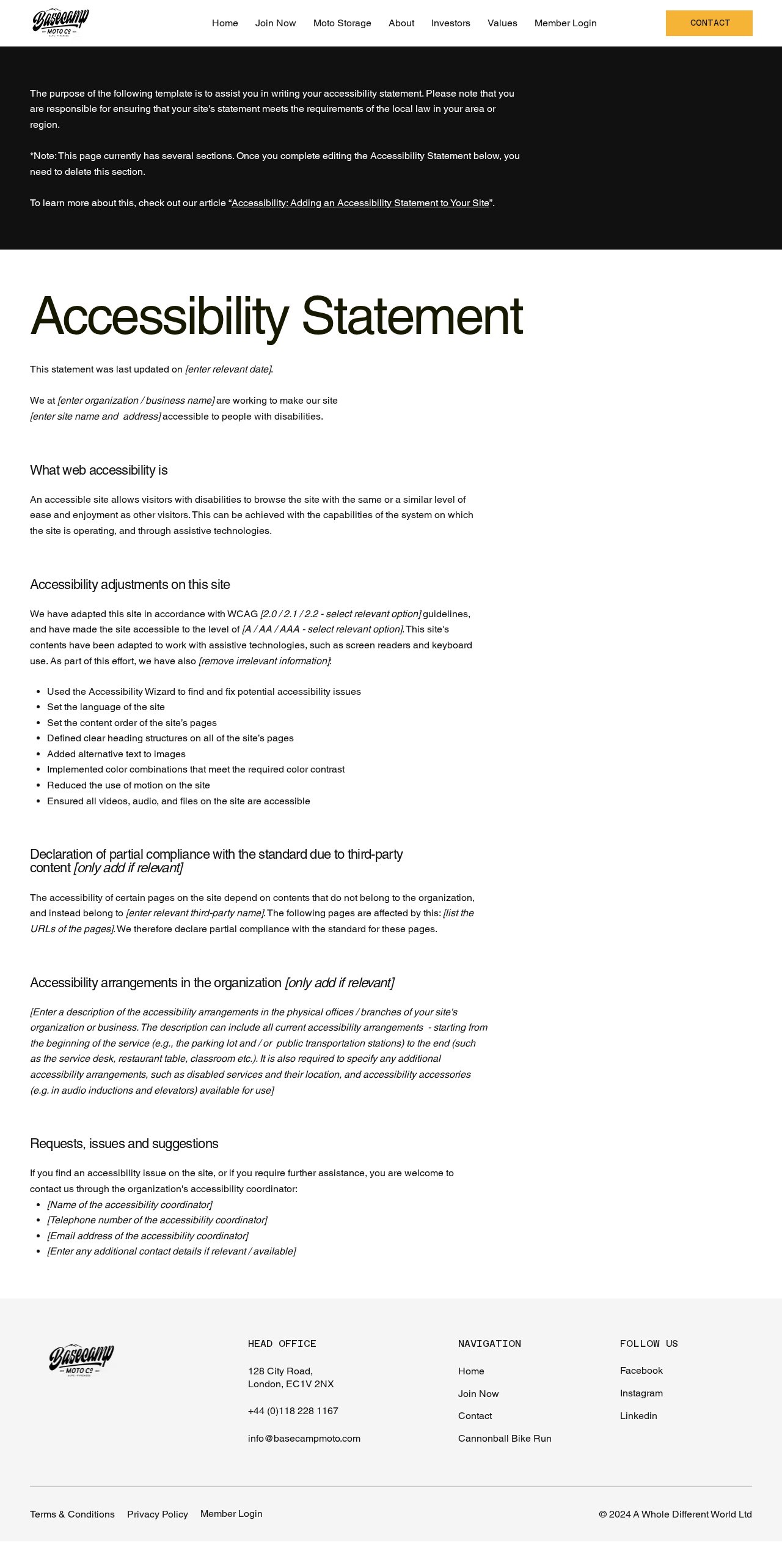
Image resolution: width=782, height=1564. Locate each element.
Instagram (641, 1393)
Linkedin (638, 1415)
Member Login (231, 1513)
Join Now (478, 1393)
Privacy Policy (157, 1514)
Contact (475, 1415)
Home (471, 1371)
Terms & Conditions (72, 1514)
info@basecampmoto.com (304, 1438)
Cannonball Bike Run (505, 1438)
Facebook (641, 1370)
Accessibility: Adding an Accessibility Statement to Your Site (360, 203)
